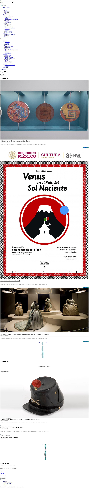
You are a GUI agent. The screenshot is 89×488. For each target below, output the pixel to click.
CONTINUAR (14, 468)
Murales (6, 30)
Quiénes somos (8, 24)
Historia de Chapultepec (10, 27)
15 (45, 459)
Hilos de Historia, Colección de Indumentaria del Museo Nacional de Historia (24, 334)
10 (45, 454)
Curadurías (7, 11)
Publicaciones (5, 36)
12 (45, 456)
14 (45, 458)
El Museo (5, 23)
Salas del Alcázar (8, 32)
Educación (5, 33)
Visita (4, 14)
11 (45, 455)
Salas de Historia (8, 31)
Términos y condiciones (7, 482)
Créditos (4, 484)
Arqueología (7, 29)
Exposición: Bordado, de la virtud (11, 19)
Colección (5, 10)
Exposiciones (7, 17)
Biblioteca (7, 20)
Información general (9, 15)
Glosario (7, 35)
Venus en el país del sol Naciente (10, 281)
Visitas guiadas (8, 22)
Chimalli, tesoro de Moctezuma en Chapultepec (15, 141)
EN (5, 5)
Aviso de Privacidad (7, 483)
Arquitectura (7, 25)
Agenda (6, 18)
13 (45, 457)
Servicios (7, 21)
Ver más (85, 147)
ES (2, 5)
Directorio (5, 481)
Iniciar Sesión (6, 7)
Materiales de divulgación (10, 34)
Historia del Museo (9, 26)
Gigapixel (7, 13)
